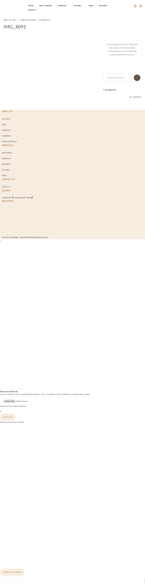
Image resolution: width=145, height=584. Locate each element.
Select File (8, 417)
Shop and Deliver (9, 141)
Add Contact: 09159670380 (11, 389)
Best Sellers (7, 153)
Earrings (5, 170)
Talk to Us (6, 187)
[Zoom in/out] (3, 578)
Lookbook (6, 136)
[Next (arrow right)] (9, 582)
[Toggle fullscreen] (9, 578)
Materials (6, 130)
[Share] (16, 578)
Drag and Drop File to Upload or (12, 408)
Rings (4, 175)
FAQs (4, 124)
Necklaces (6, 158)
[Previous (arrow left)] (3, 582)
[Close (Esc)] (22, 578)
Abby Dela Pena (28, 20)
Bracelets (6, 164)
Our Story (6, 119)
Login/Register (127, 8)
